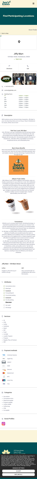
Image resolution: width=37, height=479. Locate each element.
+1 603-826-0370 (9, 86)
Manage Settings (18, 468)
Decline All (18, 474)
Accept (18, 471)
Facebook (8, 290)
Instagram (8, 297)
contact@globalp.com (10, 90)
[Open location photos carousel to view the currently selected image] (6, 79)
